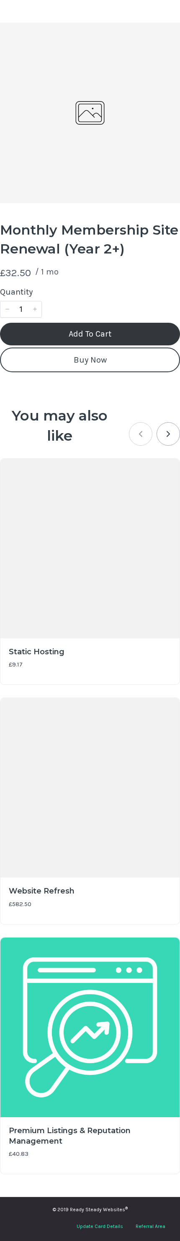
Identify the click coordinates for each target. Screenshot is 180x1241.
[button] (7, 309)
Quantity (16, 292)
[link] (168, 434)
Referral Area (150, 1226)
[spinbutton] (21, 309)
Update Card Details (100, 1226)
